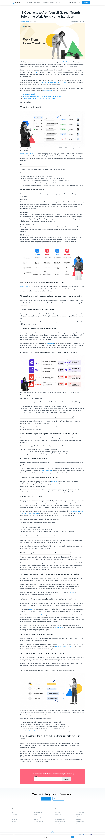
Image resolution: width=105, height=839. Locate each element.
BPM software (79, 814)
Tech (35, 823)
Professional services (38, 821)
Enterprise (14, 819)
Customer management (60, 819)
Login (78, 2)
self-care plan (32, 731)
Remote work (24, 286)
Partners (14, 821)
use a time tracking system (63, 646)
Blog (13, 826)
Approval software (80, 821)
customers (54, 482)
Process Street (47, 90)
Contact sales (58, 799)
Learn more (67, 837)
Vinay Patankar (24, 21)
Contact (72, 2)
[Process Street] (18, 3)
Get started (46, 799)
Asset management (38, 812)
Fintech (35, 814)
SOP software (79, 819)
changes (71, 592)
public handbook (47, 471)
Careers (14, 823)
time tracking (59, 627)
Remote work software (27, 154)
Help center (15, 817)
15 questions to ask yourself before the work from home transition (42, 96)
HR (37, 72)
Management (72, 21)
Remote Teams (80, 21)
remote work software (38, 615)
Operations (57, 812)
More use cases (79, 823)
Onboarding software (80, 817)
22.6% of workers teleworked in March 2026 (52, 82)
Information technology (60, 821)
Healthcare (36, 819)
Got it (72, 837)
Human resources (58, 814)
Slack (30, 609)
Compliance (57, 817)
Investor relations (58, 823)
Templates (46, 2)
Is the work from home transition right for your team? (38, 98)
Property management (39, 817)
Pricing (52, 2)
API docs (21, 817)
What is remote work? (29, 94)
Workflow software (80, 812)
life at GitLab (50, 343)
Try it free (86, 2)
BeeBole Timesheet (66, 62)
